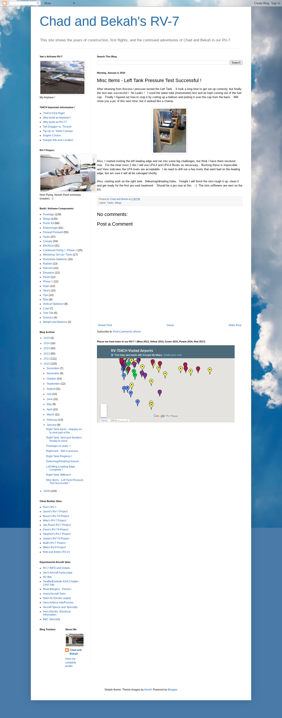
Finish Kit (48, 223)
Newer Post (105, 325)
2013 (47, 348)
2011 (47, 358)
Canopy (47, 241)
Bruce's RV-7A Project (56, 516)
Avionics (48, 317)
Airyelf (148, 689)
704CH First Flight (54, 113)
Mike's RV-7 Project (54, 520)
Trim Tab (48, 312)
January (52, 424)
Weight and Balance (55, 321)
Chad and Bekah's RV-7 (109, 21)
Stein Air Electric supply (57, 598)
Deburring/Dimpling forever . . (64, 461)
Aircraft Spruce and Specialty (60, 607)
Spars (46, 290)
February (52, 419)
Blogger (172, 689)
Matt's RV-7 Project (54, 542)
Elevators (48, 272)
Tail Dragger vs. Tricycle (57, 126)
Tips (45, 295)
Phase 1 (48, 281)
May (49, 404)
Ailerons (48, 268)
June (50, 399)
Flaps (46, 286)
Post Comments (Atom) (127, 331)
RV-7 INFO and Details (56, 568)
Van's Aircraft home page (57, 572)
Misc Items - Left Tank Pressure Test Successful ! (64, 482)
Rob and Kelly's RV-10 (56, 552)
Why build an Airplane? (57, 117)
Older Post (235, 325)
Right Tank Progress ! (59, 456)
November (53, 373)
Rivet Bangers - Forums (57, 589)
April (50, 409)
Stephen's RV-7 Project (56, 533)
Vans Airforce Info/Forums (58, 602)
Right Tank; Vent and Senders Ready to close (64, 439)
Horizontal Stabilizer (55, 259)
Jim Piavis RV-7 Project (57, 524)
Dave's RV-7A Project (55, 529)
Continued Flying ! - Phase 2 (60, 250)
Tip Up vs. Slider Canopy (58, 131)
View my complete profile (70, 662)
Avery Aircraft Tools (54, 593)
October (52, 378)
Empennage (50, 227)
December (53, 368)
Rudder (47, 263)
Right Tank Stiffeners (58, 474)
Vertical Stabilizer (53, 303)
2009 (47, 491)
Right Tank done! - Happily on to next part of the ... (64, 431)
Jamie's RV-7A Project (56, 538)
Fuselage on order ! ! (58, 446)
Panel (46, 277)
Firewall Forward (53, 232)
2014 (47, 343)
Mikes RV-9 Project (54, 547)
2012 (47, 353)
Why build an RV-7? (55, 122)
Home (170, 325)
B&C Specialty (51, 619)
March (51, 414)
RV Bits (47, 577)
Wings (118, 202)
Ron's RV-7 (49, 507)
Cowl (46, 308)
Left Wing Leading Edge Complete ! (60, 468)
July (49, 394)
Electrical (48, 245)
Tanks (110, 202)
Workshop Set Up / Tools (57, 254)
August (51, 388)
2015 (47, 338)
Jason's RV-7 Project (55, 511)
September (54, 383)
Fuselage (48, 214)
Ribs (45, 299)
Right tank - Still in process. (62, 451)
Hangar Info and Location (58, 140)
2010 (47, 363)
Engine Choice (52, 135)
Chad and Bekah (76, 652)
